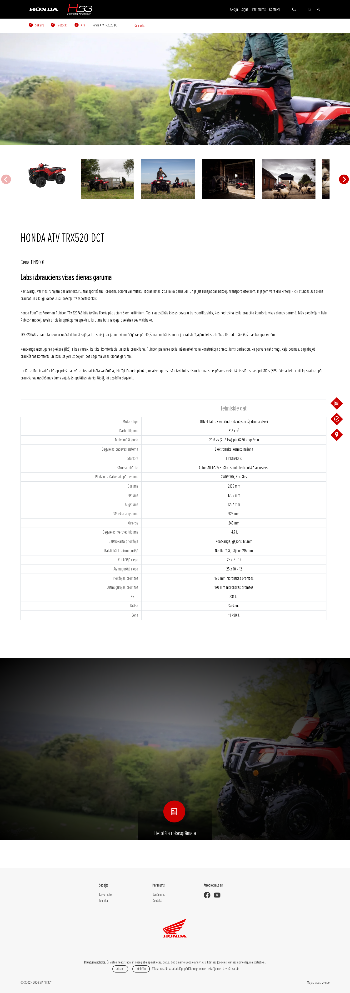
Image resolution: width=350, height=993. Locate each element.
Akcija (234, 9)
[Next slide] (344, 179)
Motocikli (62, 25)
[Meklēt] (294, 9)
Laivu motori (106, 894)
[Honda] (44, 9)
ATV (82, 25)
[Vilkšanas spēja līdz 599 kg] (107, 179)
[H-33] (79, 9)
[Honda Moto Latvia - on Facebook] (209, 895)
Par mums (259, 9)
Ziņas (244, 9)
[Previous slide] (6, 179)
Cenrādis (140, 25)
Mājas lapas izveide (318, 982)
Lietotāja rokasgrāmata (175, 833)
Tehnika (103, 900)
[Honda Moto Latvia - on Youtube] (219, 895)
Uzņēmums (158, 894)
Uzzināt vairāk (231, 968)
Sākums (39, 25)
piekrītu (141, 968)
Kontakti (274, 9)
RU (318, 9)
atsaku (120, 968)
